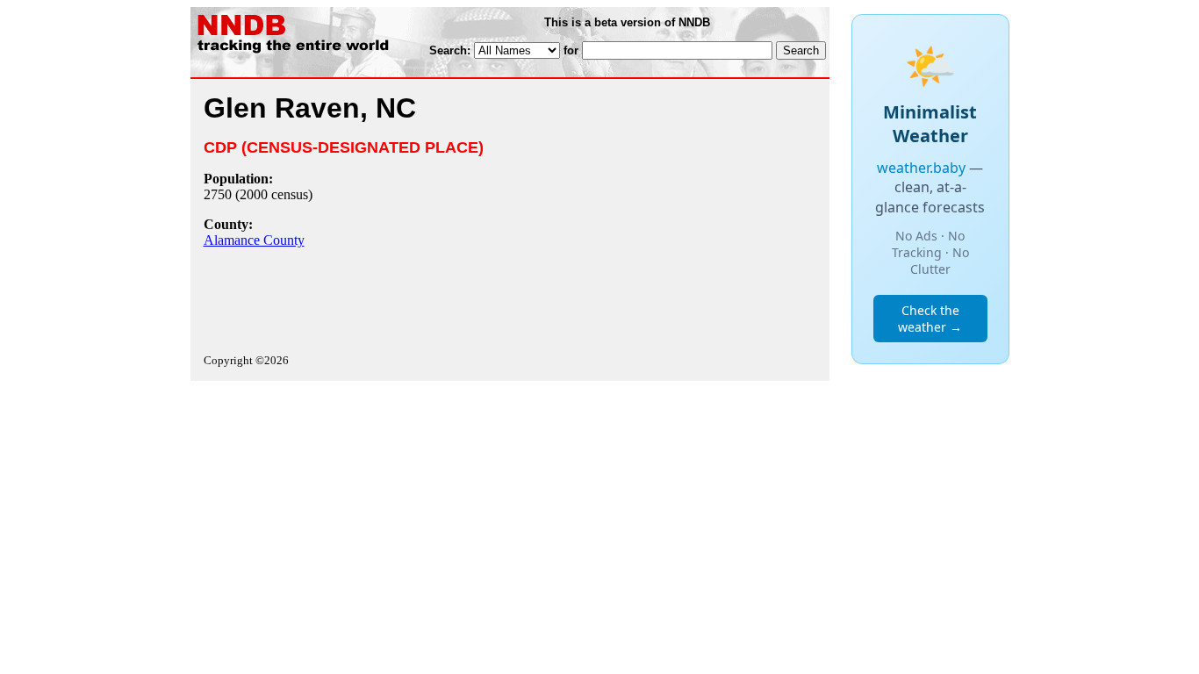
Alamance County (254, 240)
